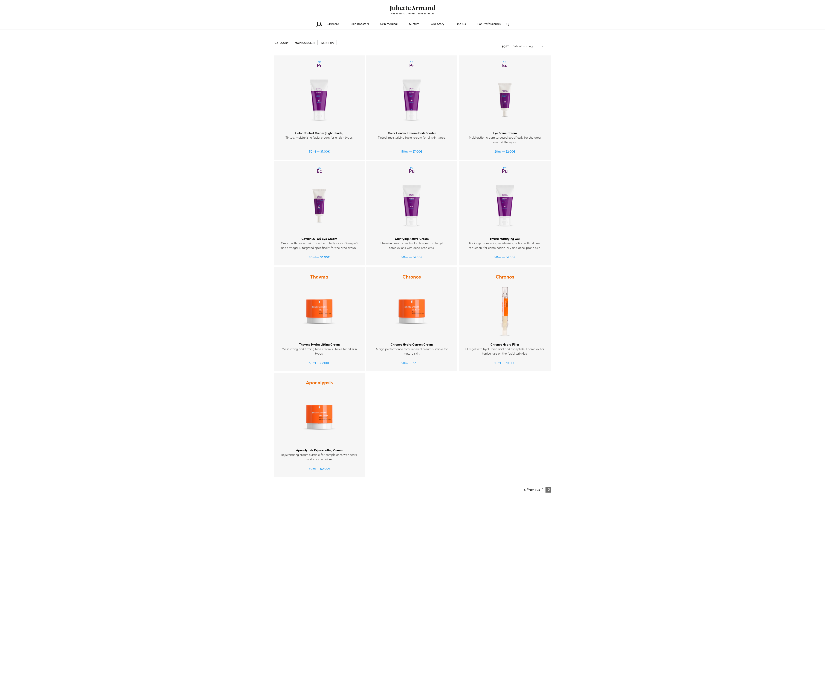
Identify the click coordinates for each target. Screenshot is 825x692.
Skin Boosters (360, 24)
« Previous (532, 489)
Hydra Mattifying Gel (505, 238)
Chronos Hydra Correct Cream (412, 344)
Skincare (333, 24)
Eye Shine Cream (505, 133)
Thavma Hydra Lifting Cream (319, 344)
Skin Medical (388, 24)
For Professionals (489, 24)
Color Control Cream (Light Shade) (319, 133)
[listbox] (529, 47)
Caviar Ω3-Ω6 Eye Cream (319, 238)
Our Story (437, 24)
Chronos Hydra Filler (504, 344)
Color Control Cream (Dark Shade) (411, 133)
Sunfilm (414, 24)
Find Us (460, 24)
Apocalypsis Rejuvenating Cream (319, 450)
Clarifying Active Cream (412, 238)
